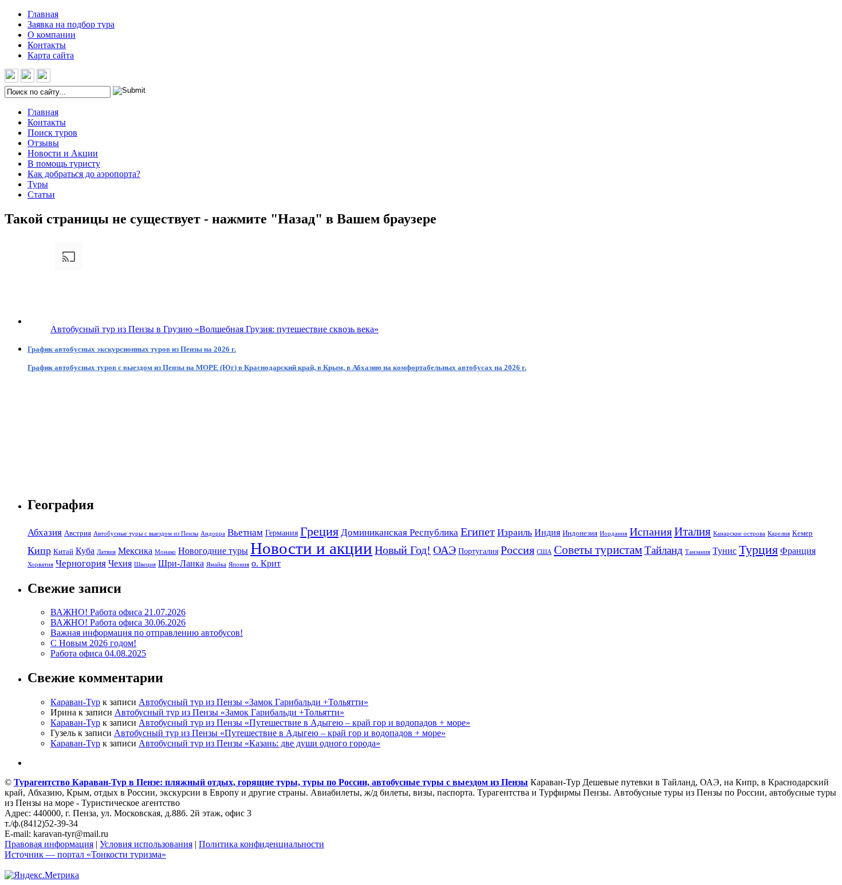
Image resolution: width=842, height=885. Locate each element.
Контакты (46, 45)
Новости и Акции (62, 153)
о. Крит (266, 563)
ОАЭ (444, 550)
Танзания (697, 552)
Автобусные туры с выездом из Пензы (145, 533)
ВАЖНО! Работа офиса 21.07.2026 (118, 612)
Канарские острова (739, 533)
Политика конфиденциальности (261, 844)
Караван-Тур (75, 702)
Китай (63, 551)
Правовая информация (49, 844)
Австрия (77, 533)
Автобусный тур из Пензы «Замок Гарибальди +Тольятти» (253, 702)
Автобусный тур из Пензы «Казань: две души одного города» (259, 743)
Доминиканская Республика (399, 532)
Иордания (613, 533)
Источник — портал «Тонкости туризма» (85, 854)
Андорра (212, 533)
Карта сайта (50, 55)
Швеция (145, 564)
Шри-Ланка (181, 563)
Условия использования (146, 844)
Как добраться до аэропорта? (83, 174)
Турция (758, 549)
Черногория (81, 563)
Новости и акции (311, 548)
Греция (319, 531)
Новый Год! (403, 550)
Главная (42, 14)
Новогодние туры (213, 551)
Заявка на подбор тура (71, 24)
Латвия (106, 552)
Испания (650, 531)
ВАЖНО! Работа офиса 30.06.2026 (118, 622)
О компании (51, 35)
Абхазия (44, 532)
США (544, 552)
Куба (85, 551)
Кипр (39, 550)
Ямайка (216, 564)
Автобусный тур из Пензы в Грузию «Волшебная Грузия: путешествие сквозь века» (214, 329)
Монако (165, 552)
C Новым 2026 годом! (93, 643)
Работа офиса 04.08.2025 (98, 653)
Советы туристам (598, 550)
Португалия (478, 551)
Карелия (779, 533)
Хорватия (40, 564)
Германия (281, 532)
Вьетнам (245, 532)
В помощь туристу (63, 163)
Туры (37, 184)
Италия (692, 531)
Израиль (514, 532)
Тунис (725, 551)
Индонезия (579, 533)
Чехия (120, 563)
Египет (478, 531)
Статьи (41, 194)
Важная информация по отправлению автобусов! (146, 633)
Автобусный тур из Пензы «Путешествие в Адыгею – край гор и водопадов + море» (304, 722)
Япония (239, 564)
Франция (798, 551)
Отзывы (43, 143)
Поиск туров (52, 132)
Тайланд (663, 550)
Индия (547, 532)
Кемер (802, 533)
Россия (517, 550)
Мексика (135, 551)
